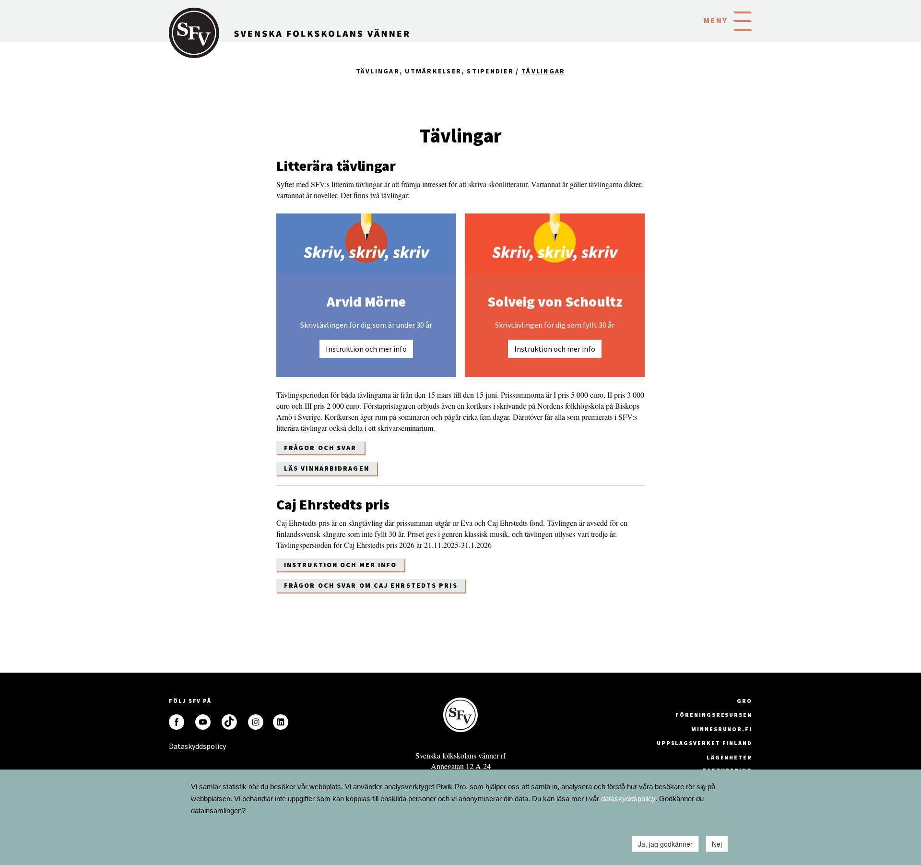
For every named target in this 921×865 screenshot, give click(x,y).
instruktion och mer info (340, 564)
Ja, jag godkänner (665, 844)
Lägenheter (729, 757)
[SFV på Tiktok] (229, 722)
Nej (717, 844)
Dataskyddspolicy (176, 746)
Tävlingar (543, 71)
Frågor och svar (320, 447)
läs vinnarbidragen (326, 468)
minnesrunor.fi (721, 729)
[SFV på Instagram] (255, 722)
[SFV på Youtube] (203, 722)
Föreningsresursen (713, 714)
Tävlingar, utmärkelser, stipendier (435, 71)
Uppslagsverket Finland (704, 743)
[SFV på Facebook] (176, 722)
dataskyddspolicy (628, 798)
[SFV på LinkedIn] (280, 722)
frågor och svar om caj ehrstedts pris (371, 585)
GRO (744, 700)
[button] (742, 20)
